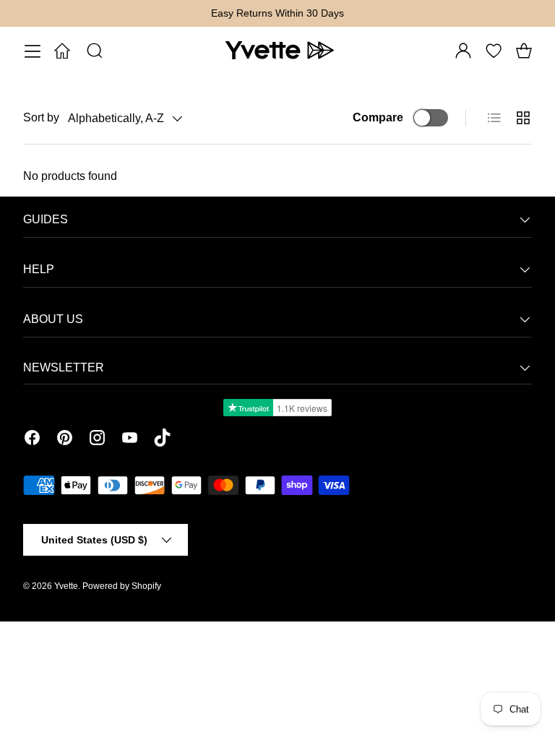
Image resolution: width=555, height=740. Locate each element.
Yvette (66, 586)
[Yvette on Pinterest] (65, 440)
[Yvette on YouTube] (130, 440)
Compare (378, 117)
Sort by (41, 117)
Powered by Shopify (121, 586)
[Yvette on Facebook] (32, 440)
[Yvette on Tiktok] (162, 440)
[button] (524, 51)
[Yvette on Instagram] (97, 440)
